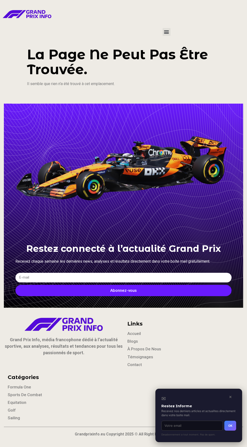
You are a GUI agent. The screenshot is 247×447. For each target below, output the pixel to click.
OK (230, 425)
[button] (167, 32)
